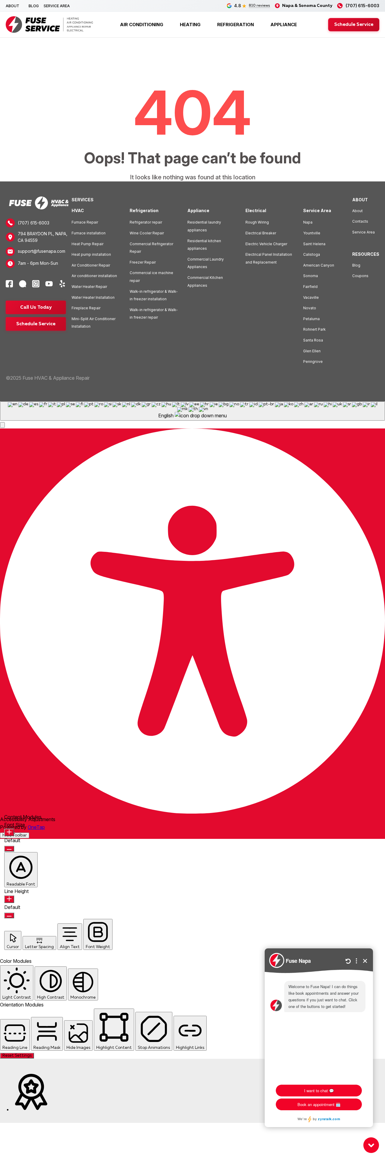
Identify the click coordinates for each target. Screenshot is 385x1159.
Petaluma (311, 319)
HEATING (190, 24)
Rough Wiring (257, 222)
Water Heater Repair (89, 286)
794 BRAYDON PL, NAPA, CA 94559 (42, 237)
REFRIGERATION (235, 24)
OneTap (36, 827)
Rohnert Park (314, 329)
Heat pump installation (91, 254)
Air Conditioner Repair (91, 265)
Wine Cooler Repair (147, 233)
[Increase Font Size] (9, 832)
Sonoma (310, 276)
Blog (356, 265)
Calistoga (311, 254)
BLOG (34, 6)
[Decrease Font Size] (9, 848)
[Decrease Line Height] (9, 915)
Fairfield (310, 286)
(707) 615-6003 (33, 222)
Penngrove (313, 361)
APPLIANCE (283, 24)
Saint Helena (314, 244)
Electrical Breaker (260, 233)
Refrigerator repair (146, 222)
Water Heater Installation (93, 297)
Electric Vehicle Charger (266, 244)
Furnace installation (89, 233)
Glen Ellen (312, 351)
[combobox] (192, 411)
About (357, 211)
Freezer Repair (143, 262)
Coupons (360, 276)
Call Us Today (36, 307)
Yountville (311, 233)
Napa (308, 222)
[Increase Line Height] (9, 899)
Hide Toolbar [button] (14, 835)
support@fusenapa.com (41, 251)
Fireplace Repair (86, 308)
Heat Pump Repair (87, 244)
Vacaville (311, 297)
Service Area (363, 232)
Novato (309, 308)
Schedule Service (353, 24)
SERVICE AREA (57, 6)
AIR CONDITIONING (141, 24)
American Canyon (318, 265)
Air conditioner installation (94, 276)
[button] (2, 425)
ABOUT (12, 6)
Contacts (360, 221)
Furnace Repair (85, 222)
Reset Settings (17, 1056)
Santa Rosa (313, 340)
